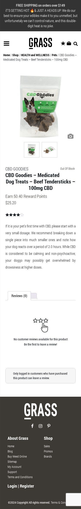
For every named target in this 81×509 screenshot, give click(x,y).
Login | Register (21, 486)
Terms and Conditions (20, 477)
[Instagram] (40, 427)
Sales (47, 446)
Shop (15, 55)
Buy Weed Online (17, 456)
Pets (54, 55)
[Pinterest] (48, 427)
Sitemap (12, 461)
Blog (10, 451)
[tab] (19, 295)
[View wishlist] (63, 43)
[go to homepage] (40, 413)
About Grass (18, 438)
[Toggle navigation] (6, 43)
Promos (48, 451)
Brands (48, 456)
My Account (14, 467)
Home (6, 55)
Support (12, 472)
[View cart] (68, 43)
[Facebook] (32, 427)
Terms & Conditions (62, 502)
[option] (40, 106)
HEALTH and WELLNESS (35, 55)
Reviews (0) (19, 295)
